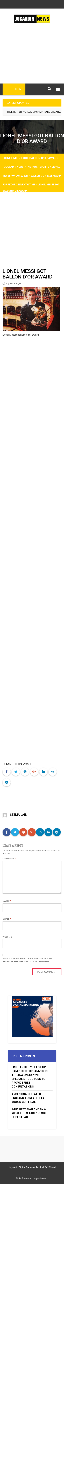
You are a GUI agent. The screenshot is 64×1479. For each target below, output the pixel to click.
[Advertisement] (32, 58)
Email (7, 918)
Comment (9, 858)
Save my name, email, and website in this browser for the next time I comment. (27, 960)
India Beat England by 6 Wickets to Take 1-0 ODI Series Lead (29, 1113)
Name (7, 901)
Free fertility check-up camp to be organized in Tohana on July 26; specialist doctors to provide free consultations (29, 1077)
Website (7, 936)
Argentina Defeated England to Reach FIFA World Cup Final (28, 1098)
